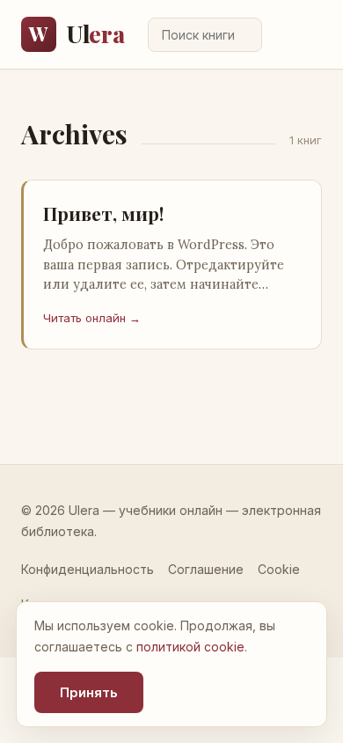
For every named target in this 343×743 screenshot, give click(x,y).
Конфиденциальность (87, 569)
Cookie (279, 569)
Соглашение (206, 569)
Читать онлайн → (92, 318)
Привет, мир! (103, 213)
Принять (89, 692)
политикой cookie (190, 646)
